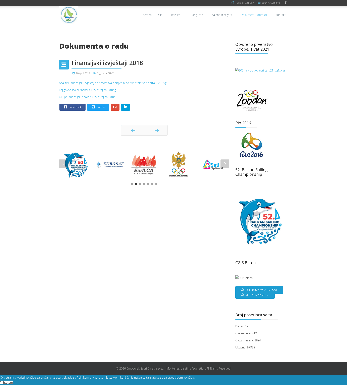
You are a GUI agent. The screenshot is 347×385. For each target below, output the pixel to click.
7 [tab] (156, 185)
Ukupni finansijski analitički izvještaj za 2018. (87, 97)
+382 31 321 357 (244, 2)
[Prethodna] (133, 130)
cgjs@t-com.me (271, 2)
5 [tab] (148, 185)
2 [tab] (136, 185)
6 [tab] (152, 185)
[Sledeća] (156, 130)
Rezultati (176, 15)
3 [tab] (140, 185)
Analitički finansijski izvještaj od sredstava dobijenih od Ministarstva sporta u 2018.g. (113, 83)
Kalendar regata (222, 15)
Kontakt (281, 15)
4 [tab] (144, 185)
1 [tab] (132, 185)
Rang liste (197, 15)
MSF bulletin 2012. (257, 295)
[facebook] (286, 2)
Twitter (100, 107)
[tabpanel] (76, 165)
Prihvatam (6, 382)
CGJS (159, 15)
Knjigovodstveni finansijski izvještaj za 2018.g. (87, 90)
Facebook (75, 107)
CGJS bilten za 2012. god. (261, 290)
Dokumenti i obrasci (254, 15)
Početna (146, 15)
